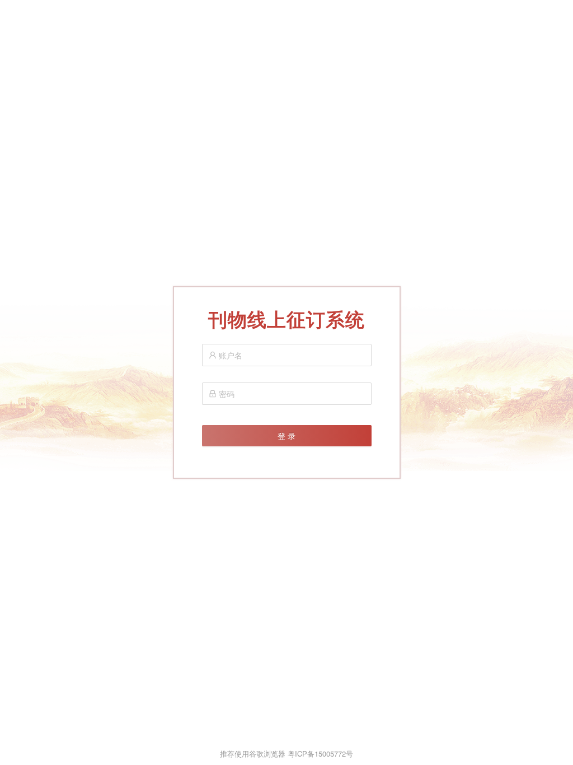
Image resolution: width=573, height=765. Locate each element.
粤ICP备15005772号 (320, 753)
